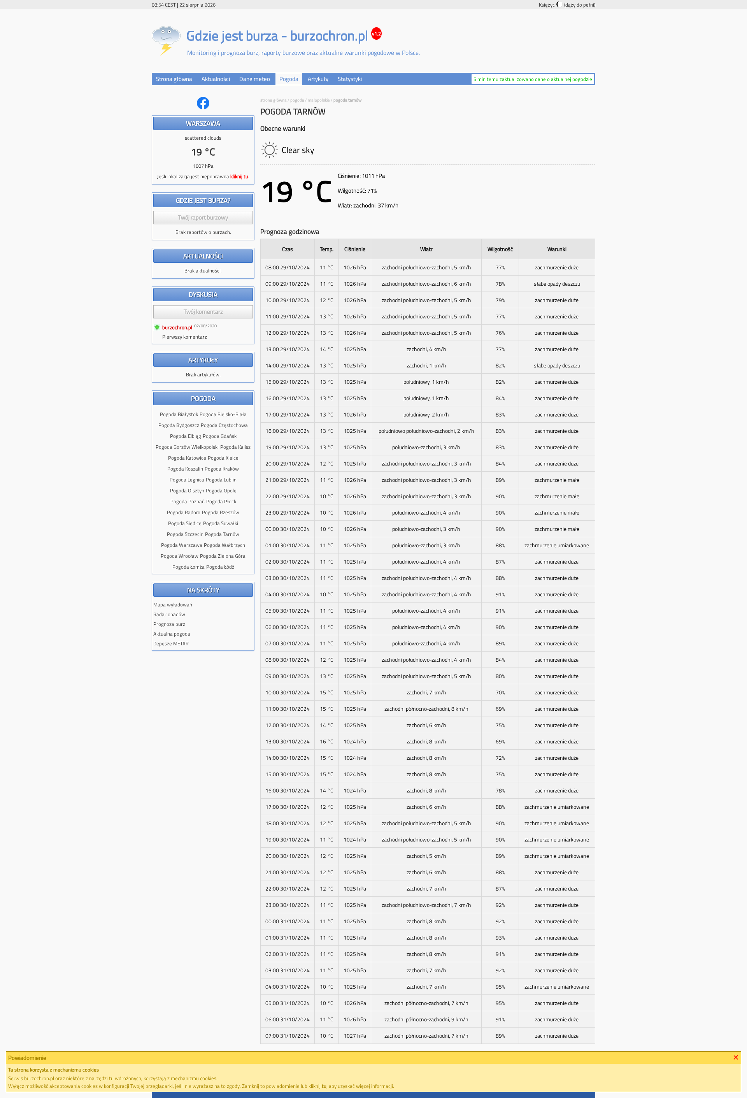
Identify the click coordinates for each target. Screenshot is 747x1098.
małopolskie (319, 100)
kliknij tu (239, 176)
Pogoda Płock (221, 501)
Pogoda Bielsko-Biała (223, 414)
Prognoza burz (169, 624)
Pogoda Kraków (222, 469)
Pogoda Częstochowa (224, 425)
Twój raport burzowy (203, 217)
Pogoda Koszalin (185, 469)
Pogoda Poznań (187, 501)
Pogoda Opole (221, 490)
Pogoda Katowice (187, 458)
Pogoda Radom (183, 512)
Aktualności (216, 78)
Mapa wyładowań (172, 604)
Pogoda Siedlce (185, 523)
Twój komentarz (203, 311)
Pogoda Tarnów (222, 534)
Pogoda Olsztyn (187, 490)
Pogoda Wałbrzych (224, 545)
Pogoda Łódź (220, 567)
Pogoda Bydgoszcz (178, 425)
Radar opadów (169, 614)
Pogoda (297, 100)
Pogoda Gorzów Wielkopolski (187, 447)
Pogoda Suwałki (220, 523)
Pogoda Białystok (179, 414)
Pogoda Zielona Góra (222, 556)
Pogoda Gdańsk (220, 436)
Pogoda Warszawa (181, 545)
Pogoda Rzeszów (220, 512)
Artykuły (318, 78)
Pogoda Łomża (188, 567)
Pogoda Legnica (187, 479)
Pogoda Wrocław (179, 556)
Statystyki (350, 78)
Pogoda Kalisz (235, 447)
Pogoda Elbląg (185, 436)
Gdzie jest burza (232, 35)
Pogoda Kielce (223, 458)
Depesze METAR (171, 643)
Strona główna (174, 78)
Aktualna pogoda (171, 634)
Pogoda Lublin (221, 479)
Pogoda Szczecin (185, 534)
